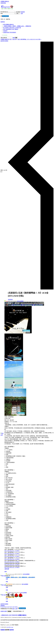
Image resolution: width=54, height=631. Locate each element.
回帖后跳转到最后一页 (18, 611)
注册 (22, 13)
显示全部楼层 (20, 301)
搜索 (14, 37)
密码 (2, 13)
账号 (2, 11)
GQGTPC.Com (9, 627)
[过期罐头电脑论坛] (7, 9)
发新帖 (6, 40)
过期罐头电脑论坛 (5, 1)
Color (3, 606)
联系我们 (16, 615)
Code (13, 606)
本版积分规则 (4, 611)
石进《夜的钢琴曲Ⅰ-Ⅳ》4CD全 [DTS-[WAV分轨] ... (30, 39)
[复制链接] (10, 299)
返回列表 (3, 40)
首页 (8, 24)
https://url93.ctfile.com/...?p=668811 (11, 550)
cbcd (7, 301)
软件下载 (10, 29)
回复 (8, 568)
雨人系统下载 (10, 615)
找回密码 (23, 11)
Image (5, 606)
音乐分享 (14, 39)
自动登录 (18, 11)
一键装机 (17, 26)
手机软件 (5, 30)
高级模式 (3, 605)
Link (8, 606)
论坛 (10, 39)
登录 (13, 608)
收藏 (5, 568)
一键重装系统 (4, 615)
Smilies (16, 606)
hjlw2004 (9, 592)
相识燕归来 (9, 584)
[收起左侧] (30, 289)
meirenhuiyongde (10, 574)
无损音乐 (9, 32)
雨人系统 (12, 27)
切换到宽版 (3, 3)
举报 (5, 571)
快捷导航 (3, 21)
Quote (10, 606)
